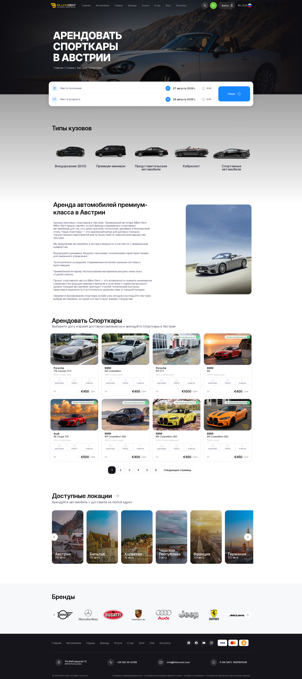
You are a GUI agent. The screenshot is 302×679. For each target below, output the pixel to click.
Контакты (181, 5)
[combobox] (244, 5)
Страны (119, 5)
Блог (168, 5)
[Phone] (204, 5)
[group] (151, 537)
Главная (86, 5)
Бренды (132, 5)
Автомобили (102, 5)
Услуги (145, 5)
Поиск (231, 93)
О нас (157, 5)
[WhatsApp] (213, 5)
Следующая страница (177, 470)
